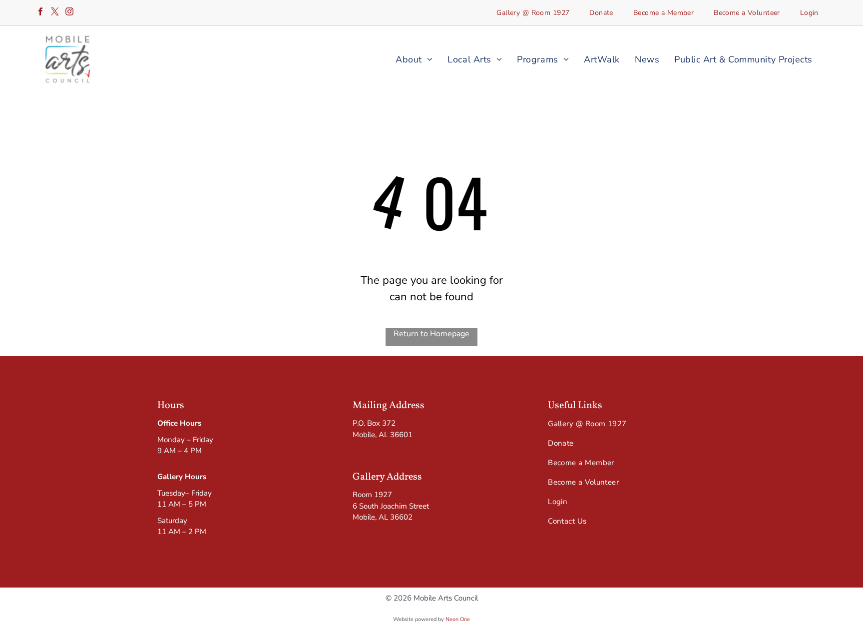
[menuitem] (532, 12)
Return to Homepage (431, 333)
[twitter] (55, 12)
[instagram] (69, 12)
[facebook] (40, 12)
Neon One (457, 619)
